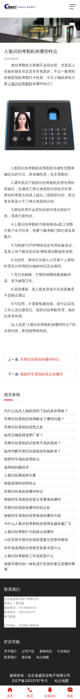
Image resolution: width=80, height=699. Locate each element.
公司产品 (28, 651)
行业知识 (63, 651)
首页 (10, 696)
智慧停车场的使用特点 (22, 459)
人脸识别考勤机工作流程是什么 (29, 556)
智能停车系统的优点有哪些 (41, 374)
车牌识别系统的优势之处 (23, 427)
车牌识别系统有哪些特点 (39, 359)
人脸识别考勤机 (20, 84)
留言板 (26, 657)
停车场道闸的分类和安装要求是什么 (32, 548)
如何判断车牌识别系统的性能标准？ (32, 451)
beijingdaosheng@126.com (22, 621)
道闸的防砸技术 (16, 467)
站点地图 (42, 657)
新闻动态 (46, 651)
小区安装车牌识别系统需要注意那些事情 (36, 540)
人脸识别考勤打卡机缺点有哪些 (29, 532)
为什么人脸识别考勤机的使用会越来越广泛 (38, 523)
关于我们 (10, 651)
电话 (30, 696)
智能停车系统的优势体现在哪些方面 (32, 515)
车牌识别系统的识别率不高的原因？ (32, 443)
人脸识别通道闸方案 (20, 475)
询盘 (70, 696)
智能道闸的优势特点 (20, 483)
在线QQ (50, 696)
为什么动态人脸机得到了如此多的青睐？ (36, 411)
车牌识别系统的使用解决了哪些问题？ (34, 419)
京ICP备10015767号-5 (29, 681)
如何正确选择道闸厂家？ (23, 435)
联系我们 (10, 657)
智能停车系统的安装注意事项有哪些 (32, 499)
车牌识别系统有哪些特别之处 (27, 508)
